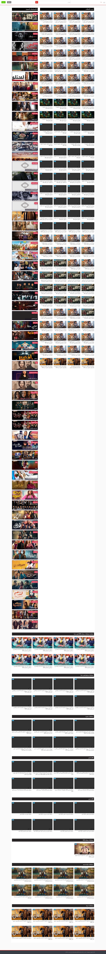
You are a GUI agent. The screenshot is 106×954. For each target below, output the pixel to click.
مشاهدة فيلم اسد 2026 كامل (25, 814)
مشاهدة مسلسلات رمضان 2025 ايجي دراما (83, 634)
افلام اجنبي (90, 757)
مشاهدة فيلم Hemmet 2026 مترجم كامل (86, 790)
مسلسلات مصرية (89, 716)
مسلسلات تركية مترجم (88, 864)
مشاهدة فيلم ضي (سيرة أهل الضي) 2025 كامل (43, 831)
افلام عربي (90, 798)
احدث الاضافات (90, 9)
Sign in (9, 2)
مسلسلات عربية (89, 905)
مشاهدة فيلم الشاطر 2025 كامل (66, 831)
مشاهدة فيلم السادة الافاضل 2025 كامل (86, 831)
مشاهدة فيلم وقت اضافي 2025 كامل (66, 814)
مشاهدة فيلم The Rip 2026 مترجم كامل (44, 790)
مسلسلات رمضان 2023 (88, 840)
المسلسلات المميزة (31, 9)
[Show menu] (104, 3)
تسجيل (3, 2)
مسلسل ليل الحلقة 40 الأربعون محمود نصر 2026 (21, 938)
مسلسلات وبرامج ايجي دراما (87, 675)
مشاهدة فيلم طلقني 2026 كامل (88, 814)
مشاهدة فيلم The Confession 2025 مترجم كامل (21, 790)
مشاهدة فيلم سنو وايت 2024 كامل (45, 814)
